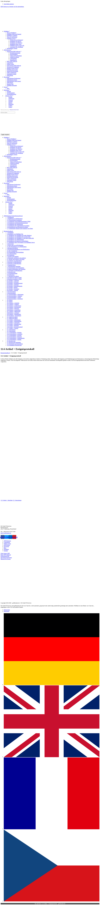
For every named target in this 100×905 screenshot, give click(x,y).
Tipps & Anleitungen (12, 37)
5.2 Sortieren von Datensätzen (14, 260)
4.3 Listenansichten (11, 253)
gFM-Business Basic (12, 79)
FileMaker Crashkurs (12, 35)
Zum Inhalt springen (9, 4)
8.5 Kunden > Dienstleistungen (14, 286)
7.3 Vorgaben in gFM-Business (14, 270)
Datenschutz (7, 610)
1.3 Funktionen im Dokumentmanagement (17, 223)
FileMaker (6, 31)
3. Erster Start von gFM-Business (15, 245)
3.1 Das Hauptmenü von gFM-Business (16, 246)
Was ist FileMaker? (11, 32)
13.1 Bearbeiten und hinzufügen (15, 343)
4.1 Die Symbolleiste (12, 251)
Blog (8, 88)
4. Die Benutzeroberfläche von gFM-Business (18, 249)
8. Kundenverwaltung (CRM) (14, 277)
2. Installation (10, 232)
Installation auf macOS (15, 41)
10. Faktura (9, 300)
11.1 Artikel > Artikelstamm (14, 320)
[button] (5, 553)
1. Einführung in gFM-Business (14, 218)
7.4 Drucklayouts (11, 272)
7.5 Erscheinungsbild (12, 273)
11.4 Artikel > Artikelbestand (14, 324)
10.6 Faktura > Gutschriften (14, 310)
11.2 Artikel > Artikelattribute (14, 321)
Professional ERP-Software (13, 51)
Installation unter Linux (15, 44)
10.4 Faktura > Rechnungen (14, 307)
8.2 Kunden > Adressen (13, 282)
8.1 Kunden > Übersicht (13, 280)
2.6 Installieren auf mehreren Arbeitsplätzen (17, 241)
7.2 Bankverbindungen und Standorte (16, 269)
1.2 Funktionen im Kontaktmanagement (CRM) (18, 221)
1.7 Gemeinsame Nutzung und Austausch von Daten (20, 228)
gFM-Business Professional (13, 78)
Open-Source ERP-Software (14, 65)
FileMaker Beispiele (12, 85)
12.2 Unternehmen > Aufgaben (14, 334)
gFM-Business (7, 50)
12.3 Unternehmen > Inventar (14, 335)
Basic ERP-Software (12, 61)
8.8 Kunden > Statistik (12, 290)
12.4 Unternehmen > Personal (14, 336)
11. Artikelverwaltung (12, 317)
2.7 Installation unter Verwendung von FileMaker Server (21, 242)
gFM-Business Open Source (14, 81)
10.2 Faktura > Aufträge (13, 304)
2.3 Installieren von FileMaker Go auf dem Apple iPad (20, 238)
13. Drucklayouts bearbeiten (14, 342)
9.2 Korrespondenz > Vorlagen (14, 296)
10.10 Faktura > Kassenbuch (14, 315)
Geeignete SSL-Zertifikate (16, 47)
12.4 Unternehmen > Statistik (14, 339)
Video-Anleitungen (11, 72)
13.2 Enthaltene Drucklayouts (14, 345)
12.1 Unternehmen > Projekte (14, 332)
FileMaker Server (11, 38)
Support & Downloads (12, 71)
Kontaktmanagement (15, 53)
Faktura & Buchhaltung (16, 55)
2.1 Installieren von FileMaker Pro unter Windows (19, 235)
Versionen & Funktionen (13, 67)
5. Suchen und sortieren (13, 256)
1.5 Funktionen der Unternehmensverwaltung (18, 225)
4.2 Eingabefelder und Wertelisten (15, 252)
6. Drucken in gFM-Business (14, 262)
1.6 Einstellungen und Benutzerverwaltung (17, 227)
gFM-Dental (10, 75)
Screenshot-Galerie (11, 74)
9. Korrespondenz (11, 291)
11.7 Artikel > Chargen (12, 328)
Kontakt (9, 91)
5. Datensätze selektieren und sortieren (16, 258)
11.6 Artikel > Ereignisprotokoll (14, 327)
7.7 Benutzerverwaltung (13, 276)
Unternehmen (13, 58)
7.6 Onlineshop (10, 274)
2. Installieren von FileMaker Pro (15, 234)
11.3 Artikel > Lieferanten (13, 322)
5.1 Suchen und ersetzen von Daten (15, 259)
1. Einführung (10, 217)
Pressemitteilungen (11, 94)
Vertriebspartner (11, 92)
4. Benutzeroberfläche (12, 248)
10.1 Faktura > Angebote (13, 303)
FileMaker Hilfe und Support (14, 34)
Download (6, 77)
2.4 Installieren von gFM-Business (15, 239)
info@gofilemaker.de (6, 533)
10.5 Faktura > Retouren (13, 308)
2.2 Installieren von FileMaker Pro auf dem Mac (19, 236)
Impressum (6, 90)
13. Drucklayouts (11, 341)
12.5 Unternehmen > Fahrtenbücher (16, 338)
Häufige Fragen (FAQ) (12, 68)
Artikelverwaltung (14, 57)
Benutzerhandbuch (8, 231)
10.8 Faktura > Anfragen (13, 313)
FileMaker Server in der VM (17, 45)
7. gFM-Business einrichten (13, 266)
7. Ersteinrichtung (11, 265)
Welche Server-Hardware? (16, 40)
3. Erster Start (10, 244)
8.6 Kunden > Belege (12, 287)
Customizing (10, 62)
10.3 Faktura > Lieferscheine (14, 305)
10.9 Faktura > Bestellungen (14, 314)
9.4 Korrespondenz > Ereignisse (15, 298)
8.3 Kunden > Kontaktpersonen (14, 283)
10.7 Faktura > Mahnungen (13, 311)
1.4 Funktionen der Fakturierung (15, 224)
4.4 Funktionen (10, 255)
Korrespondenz (14, 54)
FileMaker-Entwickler (12, 69)
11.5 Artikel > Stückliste (13, 325)
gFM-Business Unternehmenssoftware (13, 216)
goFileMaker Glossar (12, 48)
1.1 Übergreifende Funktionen (14, 220)
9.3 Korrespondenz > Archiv (14, 297)
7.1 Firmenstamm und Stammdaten (15, 267)
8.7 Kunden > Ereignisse (13, 289)
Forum (5, 87)
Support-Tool (10, 84)
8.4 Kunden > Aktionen (13, 284)
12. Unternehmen (11, 329)
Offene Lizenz (10, 64)
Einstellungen (13, 60)
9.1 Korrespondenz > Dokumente (15, 294)
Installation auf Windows (16, 42)
